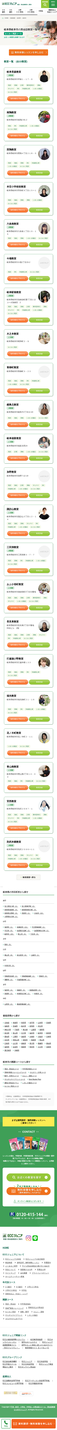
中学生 (41, 11)
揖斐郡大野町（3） (11, 913)
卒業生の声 (41, 1270)
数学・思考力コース (12, 1076)
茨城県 (15, 1026)
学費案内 (47, 1263)
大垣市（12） (39, 913)
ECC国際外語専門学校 (11, 1381)
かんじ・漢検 (39, 1312)
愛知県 (7, 1037)
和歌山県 (16, 1040)
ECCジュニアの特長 (13, 1259)
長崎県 (23, 1047)
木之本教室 (13, 333)
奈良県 (7, 1040)
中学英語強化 (25, 1304)
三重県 (15, 1037)
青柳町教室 (13, 367)
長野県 (42, 1030)
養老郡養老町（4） (24, 1004)
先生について (10, 1270)
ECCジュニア (27, 1361)
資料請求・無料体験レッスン (28, 1263)
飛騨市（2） (9, 980)
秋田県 (23, 1023)
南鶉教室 (11, 112)
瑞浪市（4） (9, 990)
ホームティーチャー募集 (14, 1277)
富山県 (15, 1033)
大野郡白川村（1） (11, 917)
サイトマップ (10, 1273)
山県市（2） (9, 1004)
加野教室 (11, 472)
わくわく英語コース (12, 1086)
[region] (28, 11)
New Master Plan (35, 1079)
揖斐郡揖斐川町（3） (29, 910)
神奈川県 (8, 1030)
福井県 (32, 1033)
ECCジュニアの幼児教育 (35, 1259)
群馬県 (32, 1026)
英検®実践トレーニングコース (15, 1072)
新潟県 (7, 1033)
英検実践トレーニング (14, 1308)
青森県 (15, 1023)
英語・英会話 (10, 1304)
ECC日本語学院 (28, 1364)
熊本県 (32, 1047)
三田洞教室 (13, 547)
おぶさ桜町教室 (15, 584)
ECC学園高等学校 (36, 1383)
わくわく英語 (10, 1312)
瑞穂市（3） (21, 990)
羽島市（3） (43, 976)
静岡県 (48, 1033)
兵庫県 (48, 1037)
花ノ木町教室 (14, 733)
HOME (6, 1248)
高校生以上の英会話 (36, 1307)
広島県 (7, 1043)
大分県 (40, 1047)
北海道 (7, 1023)
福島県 (7, 1026)
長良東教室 (13, 621)
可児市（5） (9, 931)
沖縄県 (16, 1050)
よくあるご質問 (11, 1266)
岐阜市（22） (9, 934)
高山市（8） (9, 955)
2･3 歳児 (3, 11)
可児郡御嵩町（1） (39, 927)
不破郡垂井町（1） (24, 980)
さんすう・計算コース (38, 1072)
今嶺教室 (11, 258)
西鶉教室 (11, 149)
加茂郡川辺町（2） (24, 931)
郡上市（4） (22, 934)
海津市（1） (9, 927)
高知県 (48, 1043)
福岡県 (7, 1047)
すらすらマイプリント (14, 1315)
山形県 (40, 1023)
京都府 (32, 1037)
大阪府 (40, 1037)
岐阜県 (40, 1033)
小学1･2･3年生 (33, 1287)
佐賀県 (15, 1047)
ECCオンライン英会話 (27, 1367)
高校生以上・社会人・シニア (16, 1294)
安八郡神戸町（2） (28, 906)
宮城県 (48, 1023)
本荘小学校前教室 (16, 186)
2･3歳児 (8, 1287)
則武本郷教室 (14, 841)
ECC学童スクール (10, 1364)
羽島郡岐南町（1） (28, 976)
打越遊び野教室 (15, 658)
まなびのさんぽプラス (14, 1319)
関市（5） (8, 945)
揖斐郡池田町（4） (11, 910)
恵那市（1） (26, 913)
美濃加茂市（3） (35, 990)
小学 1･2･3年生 (19, 11)
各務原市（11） (22, 927)
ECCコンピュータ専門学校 (13, 1383)
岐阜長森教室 (14, 71)
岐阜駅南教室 (14, 292)
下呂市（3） (34, 934)
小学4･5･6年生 (11, 1290)
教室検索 (8, 1263)
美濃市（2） (9, 994)
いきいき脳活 (32, 1315)
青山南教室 (13, 766)
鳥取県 (25, 1040)
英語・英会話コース (12, 1069)
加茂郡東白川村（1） (41, 931)
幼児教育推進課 (36, 1339)
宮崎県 (48, 1047)
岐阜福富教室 (14, 438)
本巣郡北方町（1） (24, 994)
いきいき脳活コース (29, 1083)
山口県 (15, 1043)
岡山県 (42, 1040)
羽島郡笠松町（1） (11, 976)
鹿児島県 (8, 1050)
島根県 (33, 1040)
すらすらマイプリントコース (15, 1079)
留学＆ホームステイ (29, 1342)
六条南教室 (13, 223)
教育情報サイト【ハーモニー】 (37, 1348)
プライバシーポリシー (40, 1273)
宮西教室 (11, 801)
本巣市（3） (38, 994)
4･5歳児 (19, 1287)
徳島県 (23, 1043)
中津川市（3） (10, 966)
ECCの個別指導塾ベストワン (14, 1339)
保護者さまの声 (26, 1270)
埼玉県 (40, 1026)
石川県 (23, 1033)
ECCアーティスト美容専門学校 (37, 1381)
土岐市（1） (35, 955)
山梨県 (33, 1030)
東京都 (25, 1030)
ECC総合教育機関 (10, 1361)
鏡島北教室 (13, 404)
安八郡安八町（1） (11, 906)
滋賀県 (23, 1037)
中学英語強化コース (29, 1069)
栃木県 (23, 1026)
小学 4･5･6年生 (31, 11)
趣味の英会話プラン (12, 1083)
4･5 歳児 (10, 11)
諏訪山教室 (13, 509)
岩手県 (32, 1023)
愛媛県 (40, 1043)
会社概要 (23, 1273)
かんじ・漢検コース (29, 1076)
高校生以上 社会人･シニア (52, 11)
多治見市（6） (22, 955)
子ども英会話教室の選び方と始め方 (36, 1266)
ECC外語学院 (42, 1361)
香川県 (32, 1043)
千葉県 (16, 1030)
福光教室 (11, 695)
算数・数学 (24, 1312)
